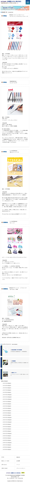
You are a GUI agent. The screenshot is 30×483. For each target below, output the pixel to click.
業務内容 (18, 457)
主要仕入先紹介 (4, 468)
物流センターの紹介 (5, 460)
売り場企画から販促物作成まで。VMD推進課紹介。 (19, 351)
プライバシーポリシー (20, 468)
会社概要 (18, 460)
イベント (18, 464)
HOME (2, 457)
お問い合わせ (4, 464)
